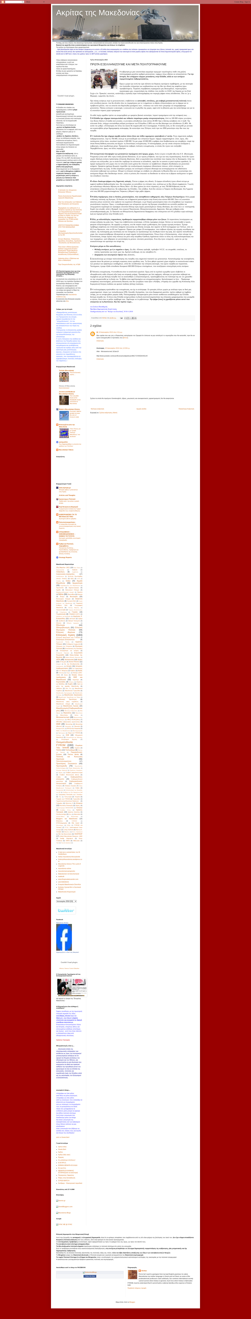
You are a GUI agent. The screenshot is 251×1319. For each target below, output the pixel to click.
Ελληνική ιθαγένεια (65, 632)
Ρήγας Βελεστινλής (74, 768)
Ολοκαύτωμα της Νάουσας (74, 737)
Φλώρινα (79, 803)
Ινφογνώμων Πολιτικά (67, 499)
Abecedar (77, 814)
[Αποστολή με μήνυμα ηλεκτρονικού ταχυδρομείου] (125, 318)
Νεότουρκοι (61, 733)
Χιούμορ (79, 808)
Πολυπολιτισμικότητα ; (67, 522)
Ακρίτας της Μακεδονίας (98, 12)
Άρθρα (68, 581)
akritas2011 (63, 442)
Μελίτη (76, 715)
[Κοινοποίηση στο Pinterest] (135, 318)
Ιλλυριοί (58, 664)
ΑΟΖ (78, 578)
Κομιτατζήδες (61, 682)
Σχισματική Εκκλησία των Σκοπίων (70, 794)
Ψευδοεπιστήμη (61, 814)
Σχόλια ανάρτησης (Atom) (108, 413)
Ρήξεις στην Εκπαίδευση (66, 1178)
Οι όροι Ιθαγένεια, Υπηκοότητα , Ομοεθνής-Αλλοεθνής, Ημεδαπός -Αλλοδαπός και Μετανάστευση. (69, 241)
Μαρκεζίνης (67, 713)
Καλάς (80, 671)
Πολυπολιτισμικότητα (63, 761)
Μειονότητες (64, 715)
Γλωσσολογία (61, 614)
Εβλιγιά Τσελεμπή (74, 621)
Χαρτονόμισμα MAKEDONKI (64, 807)
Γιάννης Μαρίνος (73, 607)
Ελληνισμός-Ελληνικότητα (65, 640)
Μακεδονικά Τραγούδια (72, 690)
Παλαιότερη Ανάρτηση (186, 409)
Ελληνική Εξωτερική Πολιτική (69, 628)
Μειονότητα (79, 713)
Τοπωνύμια (68, 796)
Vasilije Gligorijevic (66, 838)
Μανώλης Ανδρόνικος (71, 710)
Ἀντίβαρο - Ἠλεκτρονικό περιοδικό (70, 1183)
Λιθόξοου (59, 688)
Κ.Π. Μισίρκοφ (63, 670)
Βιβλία (60, 594)
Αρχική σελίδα (141, 409)
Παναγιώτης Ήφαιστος (66, 1175)
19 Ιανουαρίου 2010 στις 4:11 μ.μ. (110, 332)
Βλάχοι (62, 596)
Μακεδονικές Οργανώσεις (73, 695)
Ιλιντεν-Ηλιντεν (74, 662)
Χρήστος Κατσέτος (74, 812)
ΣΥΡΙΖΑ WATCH (63, 1181)
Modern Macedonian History (69, 409)
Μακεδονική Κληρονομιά (66, 892)
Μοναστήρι (69, 724)
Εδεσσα (58, 623)
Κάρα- (68, 672)
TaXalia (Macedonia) (66, 370)
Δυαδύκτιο (62, 621)
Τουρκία (77, 796)
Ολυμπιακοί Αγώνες (69, 739)
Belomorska (74, 816)
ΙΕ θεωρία (63, 662)
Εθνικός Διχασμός (73, 623)
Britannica (59, 821)
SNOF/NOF (78, 834)
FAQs (68, 825)
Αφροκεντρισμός (74, 587)
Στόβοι (77, 788)
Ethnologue (59, 825)
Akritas (144, 1271)
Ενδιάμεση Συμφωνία (73, 644)
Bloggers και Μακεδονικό (66, 819)
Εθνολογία (60, 625)
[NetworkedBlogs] (90, 1272)
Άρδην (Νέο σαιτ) (64, 1155)
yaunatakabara (63, 882)
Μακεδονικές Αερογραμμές (64, 693)
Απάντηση (100, 341)
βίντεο (125, 338)
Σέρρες (61, 772)
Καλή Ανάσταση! (64, 388)
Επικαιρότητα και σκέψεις (69, 650)
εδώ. (67, 301)
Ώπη (70, 814)
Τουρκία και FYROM (63, 799)
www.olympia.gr (65, 488)
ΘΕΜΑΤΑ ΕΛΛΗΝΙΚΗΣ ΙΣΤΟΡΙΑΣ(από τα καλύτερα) (68, 1171)
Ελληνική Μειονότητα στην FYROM (68, 637)
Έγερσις (61, 1157)
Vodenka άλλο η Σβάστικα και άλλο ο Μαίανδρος (68, 259)
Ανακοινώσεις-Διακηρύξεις (65, 574)
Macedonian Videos (66, 450)
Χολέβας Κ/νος (65, 810)
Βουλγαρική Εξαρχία (63, 599)
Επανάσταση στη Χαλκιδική (73, 648)
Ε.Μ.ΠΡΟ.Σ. (62, 1163)
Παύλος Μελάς (73, 754)
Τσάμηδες (59, 803)
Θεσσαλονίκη (69, 660)
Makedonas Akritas (62, 923)
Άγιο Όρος (77, 567)
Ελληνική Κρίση (65, 635)
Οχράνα (77, 748)
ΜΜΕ (58, 724)
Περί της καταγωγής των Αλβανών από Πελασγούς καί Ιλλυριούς (70, 203)
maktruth (61, 876)
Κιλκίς (66, 675)
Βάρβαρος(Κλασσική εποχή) (65, 592)
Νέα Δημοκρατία (77, 730)
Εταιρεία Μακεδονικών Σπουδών (69, 884)
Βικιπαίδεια (71, 594)
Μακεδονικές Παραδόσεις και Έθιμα (69, 697)
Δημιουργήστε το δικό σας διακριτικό (67, 952)
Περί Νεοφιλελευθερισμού (68, 507)
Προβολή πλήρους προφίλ (137, 1288)
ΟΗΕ (67, 735)
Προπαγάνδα (61, 766)
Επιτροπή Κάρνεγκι (62, 653)
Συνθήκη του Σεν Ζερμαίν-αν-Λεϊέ (72, 792)
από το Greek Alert (62, 1137)
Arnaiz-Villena (60, 816)
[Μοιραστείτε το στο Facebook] (133, 318)
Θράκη (80, 660)
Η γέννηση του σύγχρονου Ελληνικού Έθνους (67, 191)
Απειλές (58, 581)
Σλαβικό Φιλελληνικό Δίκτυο (69, 775)
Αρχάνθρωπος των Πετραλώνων (70, 585)
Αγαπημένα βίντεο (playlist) (67, 518)
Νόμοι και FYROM (74, 733)
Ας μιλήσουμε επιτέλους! (66, 1160)
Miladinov (67, 832)
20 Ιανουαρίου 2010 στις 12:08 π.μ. (117, 348)
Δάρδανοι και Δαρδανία (63, 616)
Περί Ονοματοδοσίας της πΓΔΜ (69, 264)
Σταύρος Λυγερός (70, 786)
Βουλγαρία (74, 597)
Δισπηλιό (72, 618)
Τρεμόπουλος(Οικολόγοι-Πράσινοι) (67, 801)
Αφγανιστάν (60, 587)
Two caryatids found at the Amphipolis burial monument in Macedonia (75, 399)
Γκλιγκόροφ (63, 612)
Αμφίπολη (75, 572)
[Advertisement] (142, 404)
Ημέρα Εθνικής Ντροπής (72, 657)
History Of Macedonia (67, 386)
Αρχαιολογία (77, 583)
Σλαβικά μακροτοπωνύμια (74, 772)
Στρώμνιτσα (59, 790)
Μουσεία (77, 726)
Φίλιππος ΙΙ (69, 803)
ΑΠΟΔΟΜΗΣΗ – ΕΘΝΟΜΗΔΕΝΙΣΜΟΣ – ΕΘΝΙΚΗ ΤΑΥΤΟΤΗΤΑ (67, 534)
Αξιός (72, 578)
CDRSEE (74, 821)
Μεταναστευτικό (62, 717)
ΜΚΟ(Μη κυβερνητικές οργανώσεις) (68, 722)
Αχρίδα (58, 590)
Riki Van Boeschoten (65, 834)
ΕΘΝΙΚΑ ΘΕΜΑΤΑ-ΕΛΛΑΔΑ (67, 1165)
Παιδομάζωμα (70, 750)
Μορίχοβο (68, 726)
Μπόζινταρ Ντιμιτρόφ (73, 728)
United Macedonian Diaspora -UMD (71, 836)
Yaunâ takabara (66, 843)
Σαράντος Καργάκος (76, 770)
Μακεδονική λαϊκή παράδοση (67, 701)
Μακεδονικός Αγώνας (71, 706)
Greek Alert (62, 1149)
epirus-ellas (62, 1147)
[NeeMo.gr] (60, 1201)
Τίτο (60, 796)
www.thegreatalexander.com (68, 879)
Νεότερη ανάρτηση (97, 409)
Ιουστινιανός (59, 666)
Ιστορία (69, 666)
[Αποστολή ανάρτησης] (121, 318)
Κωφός (70, 684)
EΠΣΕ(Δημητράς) (61, 823)
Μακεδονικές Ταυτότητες (66, 699)
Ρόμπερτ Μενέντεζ (61, 770)
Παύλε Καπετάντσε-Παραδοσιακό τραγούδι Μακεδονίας (69, 197)
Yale (57, 843)
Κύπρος (71, 682)
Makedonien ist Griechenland (68, 874)
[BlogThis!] (128, 318)
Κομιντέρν (76, 679)
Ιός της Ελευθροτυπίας (71, 664)
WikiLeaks (76, 840)
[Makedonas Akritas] (64, 950)
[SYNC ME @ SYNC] (64, 1224)
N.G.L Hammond (77, 832)
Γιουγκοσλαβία (60, 610)
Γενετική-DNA (71, 601)
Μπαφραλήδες (60, 728)
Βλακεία (79, 594)
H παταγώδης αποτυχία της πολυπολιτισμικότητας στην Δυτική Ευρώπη (70, 526)
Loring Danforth (68, 829)
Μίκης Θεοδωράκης (73, 719)
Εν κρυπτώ (62, 1168)
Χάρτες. (77, 805)
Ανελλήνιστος (60, 576)
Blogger (132, 1302)
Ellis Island (75, 823)
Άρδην (60, 1152)
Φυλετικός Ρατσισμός (66, 805)
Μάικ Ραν (68, 688)
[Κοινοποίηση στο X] (130, 318)
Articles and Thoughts (67, 495)
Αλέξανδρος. (60, 572)
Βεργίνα (79, 592)
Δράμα (80, 618)
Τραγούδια (76, 799)
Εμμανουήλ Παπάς (62, 642)
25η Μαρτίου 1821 (63, 567)
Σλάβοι (58, 777)
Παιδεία (59, 750)
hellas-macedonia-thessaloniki (69, 857)
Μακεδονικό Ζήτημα (63, 704)
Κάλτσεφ (61, 672)
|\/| (97, 332)
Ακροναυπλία (60, 570)
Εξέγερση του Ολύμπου (64, 646)
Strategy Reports (65, 557)
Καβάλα (72, 670)
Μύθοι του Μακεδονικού (63, 730)
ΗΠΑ (58, 659)
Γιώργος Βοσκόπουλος (75, 610)
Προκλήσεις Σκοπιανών (66, 763)
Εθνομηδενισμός (63, 627)
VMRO (68, 840)
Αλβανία (74, 570)
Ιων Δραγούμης (77, 668)
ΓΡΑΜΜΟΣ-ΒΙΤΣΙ (74, 614)
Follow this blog (90, 1276)
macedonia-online (64, 868)
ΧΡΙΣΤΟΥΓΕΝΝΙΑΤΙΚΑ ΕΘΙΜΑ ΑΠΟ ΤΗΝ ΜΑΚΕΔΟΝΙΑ (68, 226)
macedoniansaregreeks (66, 871)
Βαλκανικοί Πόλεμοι (72, 590)
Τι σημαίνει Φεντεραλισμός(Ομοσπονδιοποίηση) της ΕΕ (70, 233)
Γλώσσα (75, 612)
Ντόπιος (58, 735)
